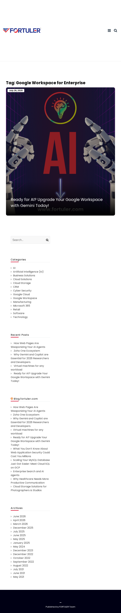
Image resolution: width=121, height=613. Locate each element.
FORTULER (64, 606)
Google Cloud (21, 294)
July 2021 (18, 569)
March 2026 (20, 524)
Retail (16, 309)
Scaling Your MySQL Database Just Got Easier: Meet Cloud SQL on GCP (30, 463)
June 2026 (19, 516)
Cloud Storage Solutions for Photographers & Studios (29, 488)
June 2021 (19, 573)
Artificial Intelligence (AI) (28, 272)
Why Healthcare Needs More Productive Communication (30, 481)
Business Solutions (24, 275)
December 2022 (23, 554)
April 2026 (19, 520)
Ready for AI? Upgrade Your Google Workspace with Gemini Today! (30, 377)
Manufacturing (22, 302)
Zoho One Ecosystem (27, 351)
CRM (16, 287)
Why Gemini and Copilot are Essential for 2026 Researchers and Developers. (30, 358)
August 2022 (20, 565)
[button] (109, 30)
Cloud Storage (22, 283)
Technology (20, 317)
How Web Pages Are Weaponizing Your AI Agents (28, 345)
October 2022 (21, 558)
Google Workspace (25, 298)
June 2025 (19, 535)
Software (18, 313)
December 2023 (23, 550)
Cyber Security (22, 290)
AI (12, 188)
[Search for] (30, 240)
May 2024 (19, 546)
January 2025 (21, 543)
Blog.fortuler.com (26, 399)
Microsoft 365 (21, 306)
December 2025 (23, 528)
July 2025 (19, 531)
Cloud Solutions (22, 279)
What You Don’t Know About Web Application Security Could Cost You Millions (30, 452)
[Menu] (109, 30)
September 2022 (23, 562)
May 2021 (18, 577)
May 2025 (19, 539)
